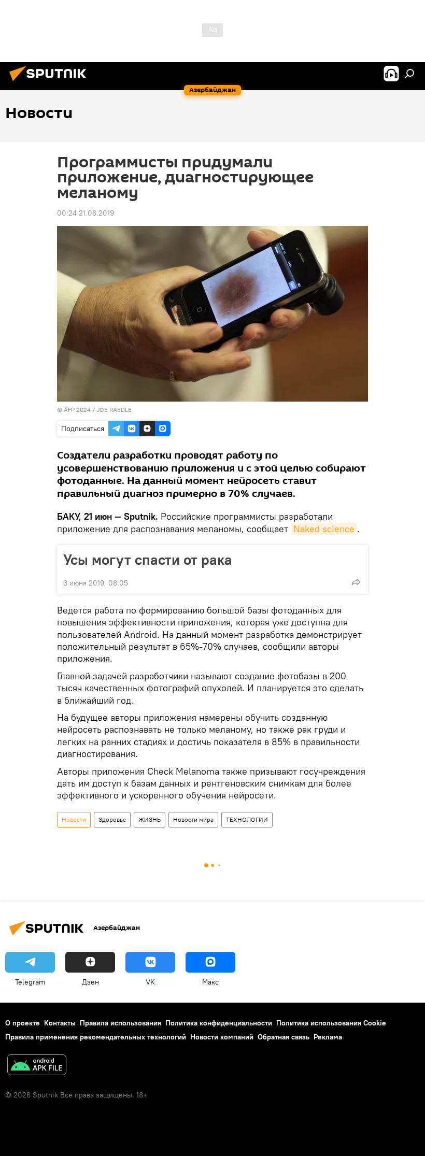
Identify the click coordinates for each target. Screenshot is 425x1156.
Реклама (328, 1036)
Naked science (324, 529)
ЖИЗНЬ (149, 819)
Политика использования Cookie (331, 1022)
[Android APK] (37, 1066)
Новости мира (193, 819)
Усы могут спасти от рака (147, 559)
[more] (356, 582)
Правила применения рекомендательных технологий (95, 1036)
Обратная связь (283, 1036)
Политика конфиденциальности (218, 1022)
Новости (74, 819)
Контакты (60, 1022)
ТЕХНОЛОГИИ (247, 819)
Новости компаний (221, 1036)
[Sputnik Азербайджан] (50, 82)
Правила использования (120, 1022)
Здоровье (112, 819)
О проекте (22, 1022)
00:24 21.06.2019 (85, 213)
